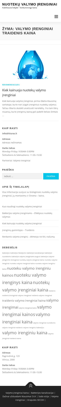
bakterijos (6, 253)
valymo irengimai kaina (28, 308)
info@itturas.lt (9, 133)
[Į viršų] (30, 386)
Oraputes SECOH (35, 400)
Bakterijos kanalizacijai (42, 392)
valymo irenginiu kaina (24, 333)
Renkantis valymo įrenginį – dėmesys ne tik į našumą (28, 236)
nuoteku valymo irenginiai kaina (22, 263)
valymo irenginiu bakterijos (33, 328)
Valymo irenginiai (21, 160)
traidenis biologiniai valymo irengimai (16, 295)
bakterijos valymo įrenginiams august (26, 256)
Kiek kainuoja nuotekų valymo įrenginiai (22, 223)
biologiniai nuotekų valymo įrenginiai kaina (27, 260)
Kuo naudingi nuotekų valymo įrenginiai (22, 206)
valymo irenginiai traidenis (12, 328)
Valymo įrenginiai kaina (17, 392)
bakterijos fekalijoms (18, 253)
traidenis (52, 291)
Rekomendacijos (11, 85)
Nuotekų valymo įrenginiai (29, 4)
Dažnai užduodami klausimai (17, 396)
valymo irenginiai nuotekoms (44, 323)
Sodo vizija (43, 396)
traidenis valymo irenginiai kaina (24, 300)
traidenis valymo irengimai (42, 295)
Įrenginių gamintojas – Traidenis (18, 230)
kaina (41, 195)
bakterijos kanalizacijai (35, 253)
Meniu (56, 16)
